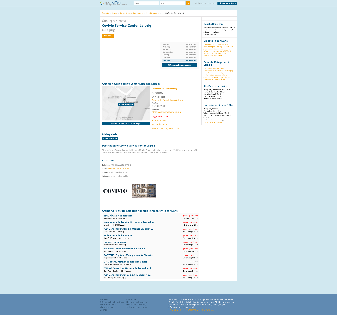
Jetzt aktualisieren (160, 120)
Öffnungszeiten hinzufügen (112, 302)
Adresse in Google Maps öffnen (167, 100)
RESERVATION (123, 168)
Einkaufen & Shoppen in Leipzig (215, 68)
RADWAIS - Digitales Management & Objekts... (129, 255)
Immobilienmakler (152, 13)
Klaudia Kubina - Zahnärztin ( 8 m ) (216, 44)
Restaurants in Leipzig (212, 70)
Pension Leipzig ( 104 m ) (213, 55)
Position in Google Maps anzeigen (126, 123)
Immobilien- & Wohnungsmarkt (131, 13)
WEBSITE (111, 168)
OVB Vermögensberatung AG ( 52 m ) (217, 51)
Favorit (109, 36)
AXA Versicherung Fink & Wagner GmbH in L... (129, 228)
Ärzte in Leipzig (226, 79)
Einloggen (199, 3)
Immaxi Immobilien (115, 241)
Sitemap (103, 310)
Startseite (105, 13)
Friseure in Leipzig (226, 70)
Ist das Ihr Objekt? (160, 124)
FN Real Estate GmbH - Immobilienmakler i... (128, 268)
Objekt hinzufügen (227, 3)
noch (116, 3)
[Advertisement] (131, 60)
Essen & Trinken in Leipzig (213, 73)
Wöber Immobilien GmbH (118, 235)
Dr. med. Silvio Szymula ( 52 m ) (215, 53)
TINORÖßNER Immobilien (118, 215)
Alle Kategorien (106, 307)
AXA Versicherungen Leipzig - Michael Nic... (127, 274)
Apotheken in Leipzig (211, 77)
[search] (188, 3)
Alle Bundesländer (108, 304)
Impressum (131, 299)
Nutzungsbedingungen (136, 302)
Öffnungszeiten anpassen (179, 65)
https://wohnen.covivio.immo (166, 111)
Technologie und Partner (137, 307)
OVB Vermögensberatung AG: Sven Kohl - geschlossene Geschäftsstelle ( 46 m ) (219, 48)
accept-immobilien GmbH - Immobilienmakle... (130, 222)
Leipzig (114, 13)
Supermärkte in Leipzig (212, 79)
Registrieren (210, 3)
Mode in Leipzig (225, 77)
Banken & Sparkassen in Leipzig (215, 75)
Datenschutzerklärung (136, 304)
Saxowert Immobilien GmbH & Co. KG (124, 248)
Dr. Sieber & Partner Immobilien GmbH (125, 261)
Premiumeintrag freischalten (166, 128)
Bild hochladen (110, 138)
